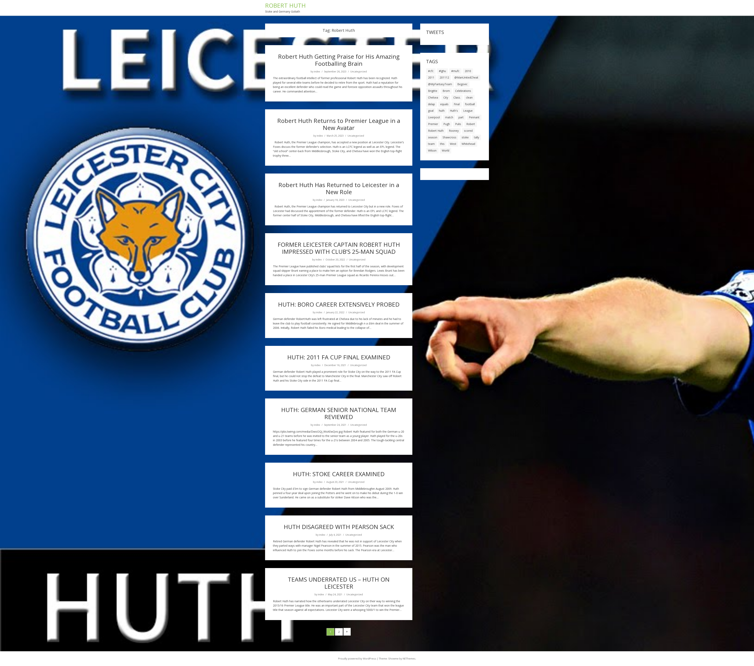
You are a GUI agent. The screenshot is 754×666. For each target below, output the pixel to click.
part (461, 117)
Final (457, 104)
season (432, 137)
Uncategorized (358, 71)
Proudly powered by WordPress (357, 658)
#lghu (442, 71)
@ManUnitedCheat (466, 77)
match (449, 117)
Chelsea (433, 97)
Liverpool (434, 117)
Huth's (454, 110)
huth (442, 110)
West (453, 144)
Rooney (454, 130)
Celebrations (463, 91)
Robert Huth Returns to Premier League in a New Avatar (338, 124)
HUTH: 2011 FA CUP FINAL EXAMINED (338, 357)
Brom (446, 91)
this (442, 144)
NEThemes (409, 658)
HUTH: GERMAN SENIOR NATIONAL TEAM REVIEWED (338, 413)
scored (468, 130)
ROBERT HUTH (285, 5)
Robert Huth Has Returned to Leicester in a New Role (338, 188)
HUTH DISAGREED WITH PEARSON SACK (339, 527)
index (317, 71)
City (445, 97)
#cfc (431, 71)
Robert (470, 124)
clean (469, 97)
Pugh (446, 124)
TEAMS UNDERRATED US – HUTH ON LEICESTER (339, 582)
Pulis (458, 124)
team (431, 144)
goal (431, 110)
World (445, 150)
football (470, 104)
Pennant (474, 117)
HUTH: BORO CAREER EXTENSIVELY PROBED (339, 304)
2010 (468, 71)
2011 (431, 77)
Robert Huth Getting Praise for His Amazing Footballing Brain (339, 60)
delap (431, 104)
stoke (465, 137)
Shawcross (449, 137)
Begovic (462, 84)
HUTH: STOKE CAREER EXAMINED (339, 474)
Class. (457, 97)
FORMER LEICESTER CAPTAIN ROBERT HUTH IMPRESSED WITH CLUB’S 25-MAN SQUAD (339, 248)
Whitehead (468, 144)
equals (444, 104)
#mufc (455, 71)
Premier (433, 124)
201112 (444, 77)
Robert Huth (436, 130)
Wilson (432, 150)
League (468, 110)
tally (476, 137)
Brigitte (432, 91)
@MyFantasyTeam (440, 84)
